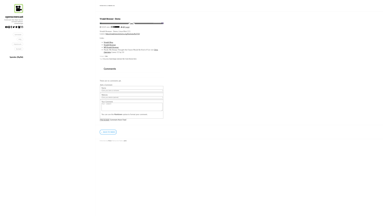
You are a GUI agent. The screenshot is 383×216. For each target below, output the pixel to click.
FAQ (20, 39)
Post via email (105, 120)
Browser (131, 59)
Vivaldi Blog (108, 42)
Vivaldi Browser (110, 45)
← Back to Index (108, 132)
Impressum (17, 44)
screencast (119, 59)
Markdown (118, 114)
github (125, 140)
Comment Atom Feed (118, 120)
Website (105, 95)
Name (104, 88)
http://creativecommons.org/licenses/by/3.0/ (123, 34)
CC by (104, 59)
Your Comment (107, 101)
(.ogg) (127, 27)
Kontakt (18, 49)
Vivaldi (126, 59)
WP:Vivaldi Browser (111, 47)
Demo (134, 59)
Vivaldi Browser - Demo (110, 19)
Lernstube (18, 35)
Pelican (110, 140)
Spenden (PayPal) (16, 57)
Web (123, 59)
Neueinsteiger (112, 59)
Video (106, 56)
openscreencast (14, 16)
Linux (107, 59)
